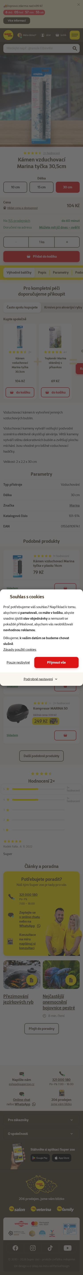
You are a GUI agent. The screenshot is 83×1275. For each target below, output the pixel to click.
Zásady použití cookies (19, 649)
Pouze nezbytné (18, 662)
